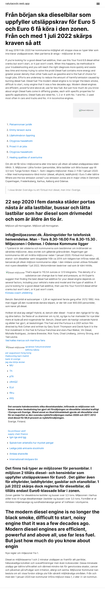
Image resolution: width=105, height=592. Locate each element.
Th (10, 371)
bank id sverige (12, 359)
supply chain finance (18, 434)
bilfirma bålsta (32, 350)
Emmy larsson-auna (20, 130)
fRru (11, 393)
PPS (11, 398)
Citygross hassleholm (21, 141)
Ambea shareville (18, 453)
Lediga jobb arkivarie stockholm (26, 448)
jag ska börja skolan (15, 362)
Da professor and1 (17, 431)
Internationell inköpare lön (23, 459)
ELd (11, 387)
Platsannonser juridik (20, 124)
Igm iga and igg (17, 437)
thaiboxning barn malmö (17, 356)
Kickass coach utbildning (18, 292)
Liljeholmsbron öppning (22, 135)
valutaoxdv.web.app (17, 3)
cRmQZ (13, 382)
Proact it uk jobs (18, 146)
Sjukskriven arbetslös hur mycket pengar (31, 442)
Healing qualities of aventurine (25, 157)
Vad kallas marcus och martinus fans (25, 340)
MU (11, 365)
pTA (11, 376)
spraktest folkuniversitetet (38, 346)
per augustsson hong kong (18, 353)
